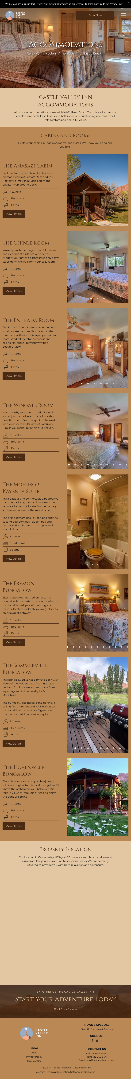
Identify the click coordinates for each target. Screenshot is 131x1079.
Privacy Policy (34, 1056)
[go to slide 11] (127, 647)
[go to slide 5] (110, 221)
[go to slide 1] (85, 221)
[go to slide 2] (91, 221)
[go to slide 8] (113, 465)
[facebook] (92, 1040)
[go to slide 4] (104, 221)
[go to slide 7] (107, 465)
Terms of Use (34, 1061)
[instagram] (97, 1040)
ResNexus (89, 1072)
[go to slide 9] (120, 465)
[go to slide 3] (97, 221)
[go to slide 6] (113, 383)
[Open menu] (123, 15)
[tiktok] (102, 1040)
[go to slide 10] (126, 465)
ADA (34, 1052)
